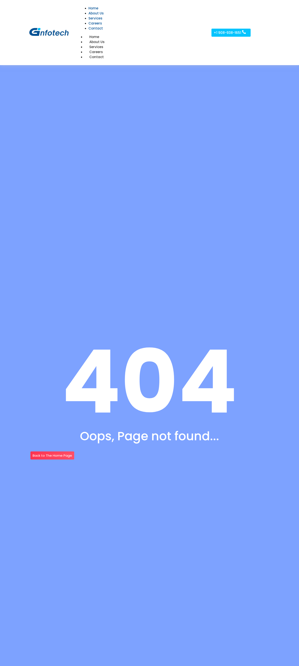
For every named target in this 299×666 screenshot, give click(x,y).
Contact (96, 57)
